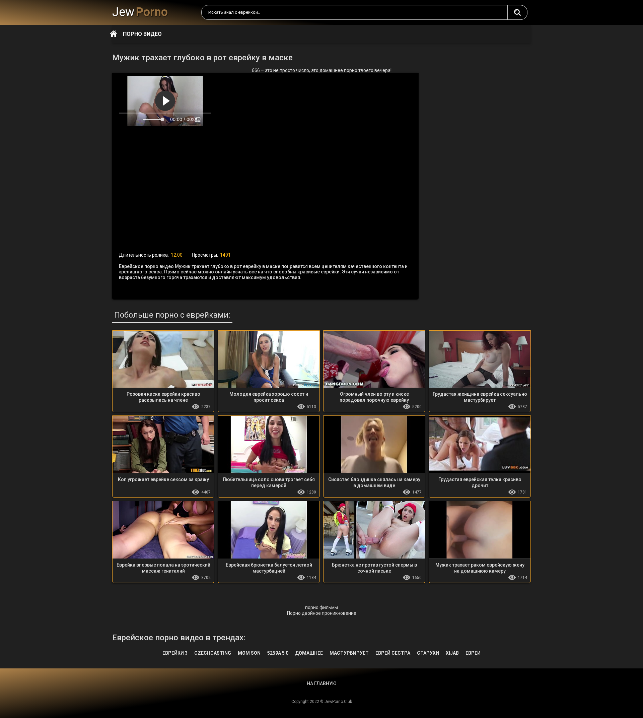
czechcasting (212, 653)
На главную (113, 34)
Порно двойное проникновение (321, 613)
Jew (140, 12)
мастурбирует (349, 653)
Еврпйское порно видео (517, 12)
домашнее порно (338, 70)
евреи (473, 653)
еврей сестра (392, 653)
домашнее (309, 653)
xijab (452, 653)
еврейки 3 (175, 653)
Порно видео (142, 34)
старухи (428, 653)
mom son (249, 653)
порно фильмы (321, 607)
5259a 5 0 (277, 653)
